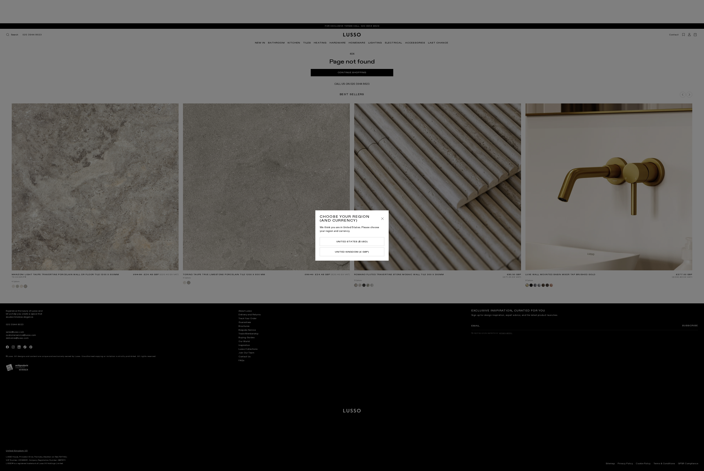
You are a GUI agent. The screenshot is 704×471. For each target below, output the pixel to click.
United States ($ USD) (352, 241)
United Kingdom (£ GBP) (352, 251)
